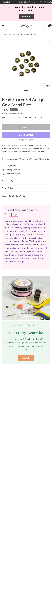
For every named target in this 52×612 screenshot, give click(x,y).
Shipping (4, 113)
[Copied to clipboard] (23, 196)
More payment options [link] (26, 140)
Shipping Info (7, 181)
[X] (13, 196)
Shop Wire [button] (26, 358)
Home (4, 34)
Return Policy (7, 188)
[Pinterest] (16, 196)
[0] (48, 26)
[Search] (44, 26)
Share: (4, 196)
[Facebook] (9, 196)
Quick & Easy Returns (25, 2)
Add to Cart (26, 16)
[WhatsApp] (20, 196)
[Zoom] (48, 40)
